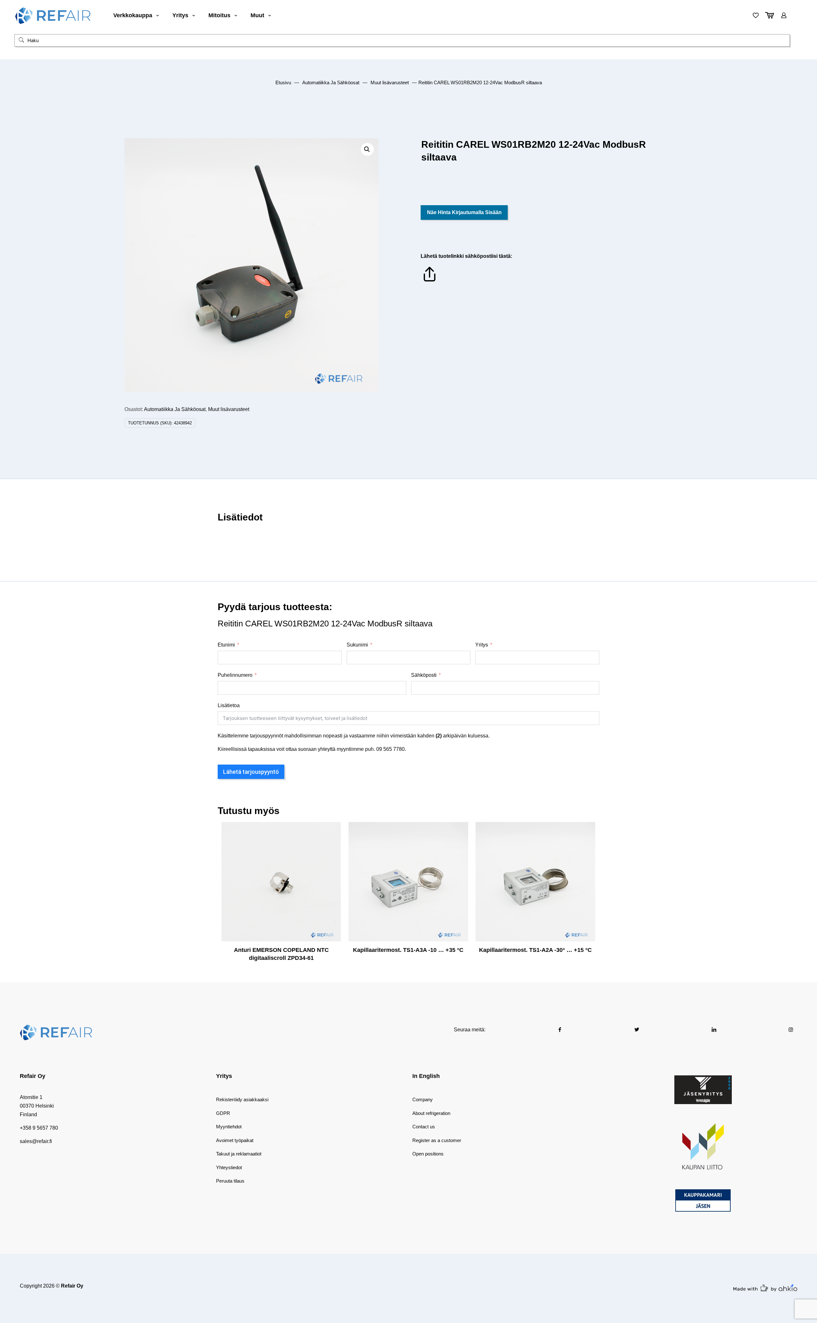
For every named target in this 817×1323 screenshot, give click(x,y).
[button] (367, 149)
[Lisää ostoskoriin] (332, 831)
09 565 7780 (390, 749)
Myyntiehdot (229, 1126)
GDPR (223, 1113)
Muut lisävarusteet (390, 82)
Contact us (423, 1126)
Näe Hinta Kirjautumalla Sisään (464, 212)
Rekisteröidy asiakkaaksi (242, 1099)
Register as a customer (436, 1140)
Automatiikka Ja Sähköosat (330, 82)
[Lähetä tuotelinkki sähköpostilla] (429, 281)
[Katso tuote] (332, 844)
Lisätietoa (229, 705)
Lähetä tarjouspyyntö (251, 771)
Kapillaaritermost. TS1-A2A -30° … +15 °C (535, 950)
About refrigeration (431, 1113)
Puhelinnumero (235, 675)
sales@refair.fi (36, 1141)
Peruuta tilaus (230, 1181)
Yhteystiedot (229, 1167)
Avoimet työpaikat (234, 1140)
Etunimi (226, 644)
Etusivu (283, 82)
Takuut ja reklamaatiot (238, 1153)
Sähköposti (424, 675)
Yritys (481, 644)
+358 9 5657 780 (39, 1128)
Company (422, 1099)
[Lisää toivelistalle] (332, 858)
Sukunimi (357, 644)
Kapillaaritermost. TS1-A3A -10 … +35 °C (408, 950)
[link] (703, 1089)
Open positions (428, 1153)
